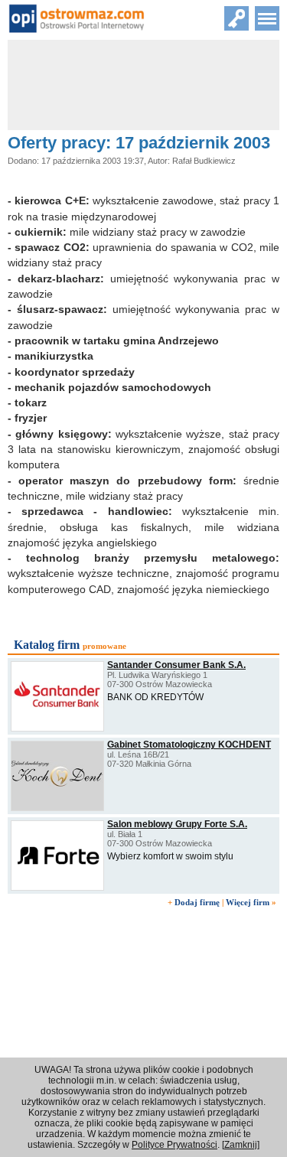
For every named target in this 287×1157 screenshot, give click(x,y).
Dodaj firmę (197, 902)
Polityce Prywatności (174, 1144)
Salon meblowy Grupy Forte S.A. (177, 824)
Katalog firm (47, 644)
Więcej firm (247, 902)
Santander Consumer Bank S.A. (176, 665)
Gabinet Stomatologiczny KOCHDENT (189, 744)
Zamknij (240, 1144)
